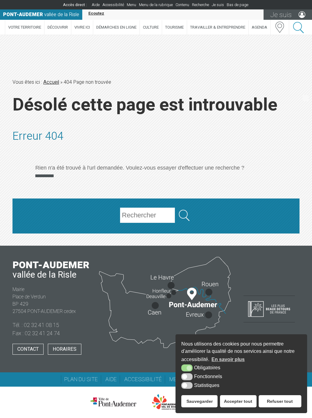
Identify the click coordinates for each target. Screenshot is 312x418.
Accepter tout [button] (238, 401)
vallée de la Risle (41, 14)
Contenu (182, 5)
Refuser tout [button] (280, 401)
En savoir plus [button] (228, 359)
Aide (96, 5)
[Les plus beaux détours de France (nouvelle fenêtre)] (269, 317)
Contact (28, 349)
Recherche (200, 5)
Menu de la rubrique (156, 5)
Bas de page (237, 5)
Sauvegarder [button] (199, 401)
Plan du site (81, 379)
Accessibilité (113, 5)
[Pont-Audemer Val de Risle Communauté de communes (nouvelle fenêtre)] (165, 402)
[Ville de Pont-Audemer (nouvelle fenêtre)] (113, 402)
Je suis (218, 5)
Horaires (64, 349)
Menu (131, 5)
